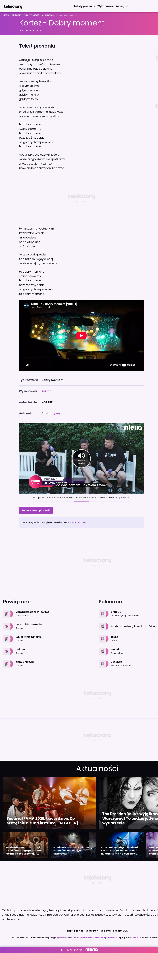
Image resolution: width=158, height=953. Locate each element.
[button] (84, 6)
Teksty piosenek (31, 15)
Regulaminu (61, 937)
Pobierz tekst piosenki (36, 510)
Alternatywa (48, 15)
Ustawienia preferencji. (105, 937)
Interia (6, 15)
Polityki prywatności (83, 937)
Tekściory (16, 15)
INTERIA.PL (136, 937)
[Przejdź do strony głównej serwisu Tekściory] (13, 6)
